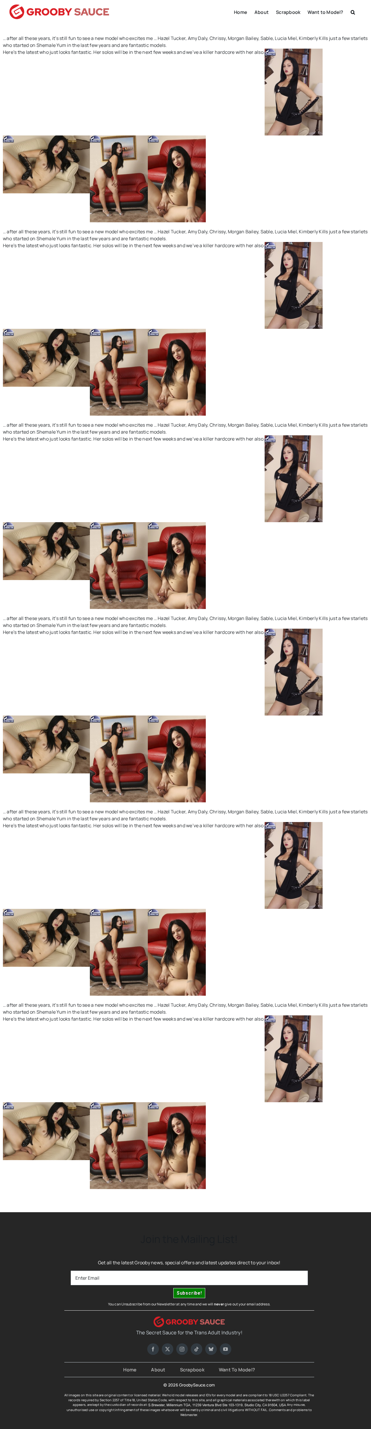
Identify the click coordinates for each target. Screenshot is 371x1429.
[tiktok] (196, 1349)
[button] (353, 11)
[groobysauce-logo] (189, 1319)
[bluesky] (211, 1349)
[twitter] (167, 1349)
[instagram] (182, 1349)
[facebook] (153, 1349)
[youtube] (225, 1349)
